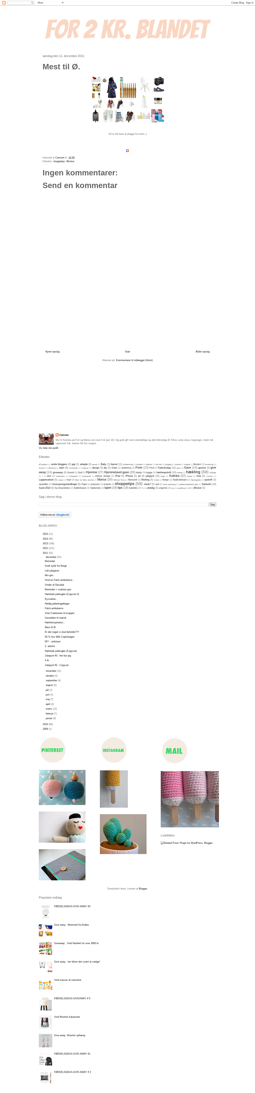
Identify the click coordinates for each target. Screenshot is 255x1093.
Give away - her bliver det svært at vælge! (77, 961)
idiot (49, 476)
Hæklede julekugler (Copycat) (61, 651)
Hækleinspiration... (55, 622)
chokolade (73, 468)
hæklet (180, 473)
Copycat (84, 468)
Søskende (95, 488)
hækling (193, 472)
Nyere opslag (52, 351)
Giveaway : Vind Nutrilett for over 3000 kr (76, 943)
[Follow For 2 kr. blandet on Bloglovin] (55, 516)
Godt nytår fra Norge (56, 565)
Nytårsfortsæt (179, 479)
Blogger (143, 888)
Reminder (50, 561)
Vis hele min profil (48, 448)
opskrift (208, 479)
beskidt (139, 464)
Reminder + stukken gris (58, 589)
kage (163, 476)
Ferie (139, 467)
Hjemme (91, 472)
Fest (152, 468)
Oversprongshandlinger (64, 484)
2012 (46, 548)
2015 (46, 534)
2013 (46, 543)
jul (139, 476)
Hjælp (139, 472)
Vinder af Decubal (54, 584)
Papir (84, 484)
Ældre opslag (202, 351)
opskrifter (43, 484)
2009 (46, 728)
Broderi (197, 464)
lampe (189, 476)
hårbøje (213, 473)
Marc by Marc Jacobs (84, 480)
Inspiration (60, 476)
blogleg (168, 464)
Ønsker (70, 161)
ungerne (163, 488)
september (52, 680)
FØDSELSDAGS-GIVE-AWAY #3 (72, 906)
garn (179, 468)
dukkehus (126, 468)
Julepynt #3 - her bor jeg (58, 655)
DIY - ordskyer (52, 641)
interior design (102, 476)
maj (48, 699)
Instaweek (86, 476)
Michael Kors (119, 480)
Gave (187, 467)
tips (120, 487)
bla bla (159, 464)
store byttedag (169, 484)
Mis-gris (49, 575)
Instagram (73, 476)
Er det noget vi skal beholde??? (62, 632)
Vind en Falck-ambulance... (59, 580)
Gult (80, 472)
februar (50, 713)
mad (68, 479)
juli (47, 690)
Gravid (70, 472)
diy (105, 467)
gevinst (202, 467)
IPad (117, 476)
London (209, 476)
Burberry (52, 468)
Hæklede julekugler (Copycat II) (62, 594)
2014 (46, 538)
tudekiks (133, 488)
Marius (101, 479)
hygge (149, 472)
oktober (50, 675)
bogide (187, 464)
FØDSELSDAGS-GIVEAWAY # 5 (72, 998)
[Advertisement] (127, 311)
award (94, 464)
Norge (165, 479)
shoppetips (59, 161)
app (73, 464)
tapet (108, 487)
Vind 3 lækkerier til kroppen (59, 613)
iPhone (129, 476)
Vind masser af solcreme (67, 980)
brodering (209, 464)
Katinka (174, 475)
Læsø (60, 480)
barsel (114, 464)
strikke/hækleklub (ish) (188, 484)
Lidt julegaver (52, 570)
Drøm (114, 468)
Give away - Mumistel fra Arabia (71, 924)
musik (156, 480)
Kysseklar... (51, 599)
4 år (47, 660)
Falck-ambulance (54, 608)
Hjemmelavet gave (116, 472)
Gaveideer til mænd (55, 617)
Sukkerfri (206, 484)
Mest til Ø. (50, 627)
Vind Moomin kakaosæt (67, 1016)
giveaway (58, 472)
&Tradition (43, 464)
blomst (178, 464)
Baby (103, 464)
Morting (145, 479)
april (48, 704)
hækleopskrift (163, 472)
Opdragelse (196, 480)
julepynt (150, 476)
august (50, 685)
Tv (143, 488)
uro (172, 488)
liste (199, 476)
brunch (42, 468)
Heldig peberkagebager (57, 603)
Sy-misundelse (62, 488)
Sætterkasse (80, 488)
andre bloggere (59, 464)
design (95, 467)
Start (127, 351)
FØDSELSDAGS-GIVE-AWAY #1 (72, 1053)
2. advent (50, 646)
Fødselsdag (164, 467)
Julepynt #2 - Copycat (57, 665)
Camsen (64, 435)
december (51, 557)
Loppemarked (46, 479)
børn (61, 467)
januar (49, 718)
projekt (107, 484)
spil (157, 484)
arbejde (84, 464)
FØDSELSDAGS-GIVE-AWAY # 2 (72, 1072)
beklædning (128, 464)
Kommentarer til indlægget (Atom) (134, 360)
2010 (46, 724)
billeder (149, 464)
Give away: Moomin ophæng (69, 1035)
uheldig (151, 487)
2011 (46, 553)
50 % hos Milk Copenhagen (59, 636)
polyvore (95, 484)
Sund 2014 (44, 487)
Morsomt (132, 479)
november (51, 671)
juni (48, 694)
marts (49, 708)
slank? (147, 484)
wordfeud (182, 488)
